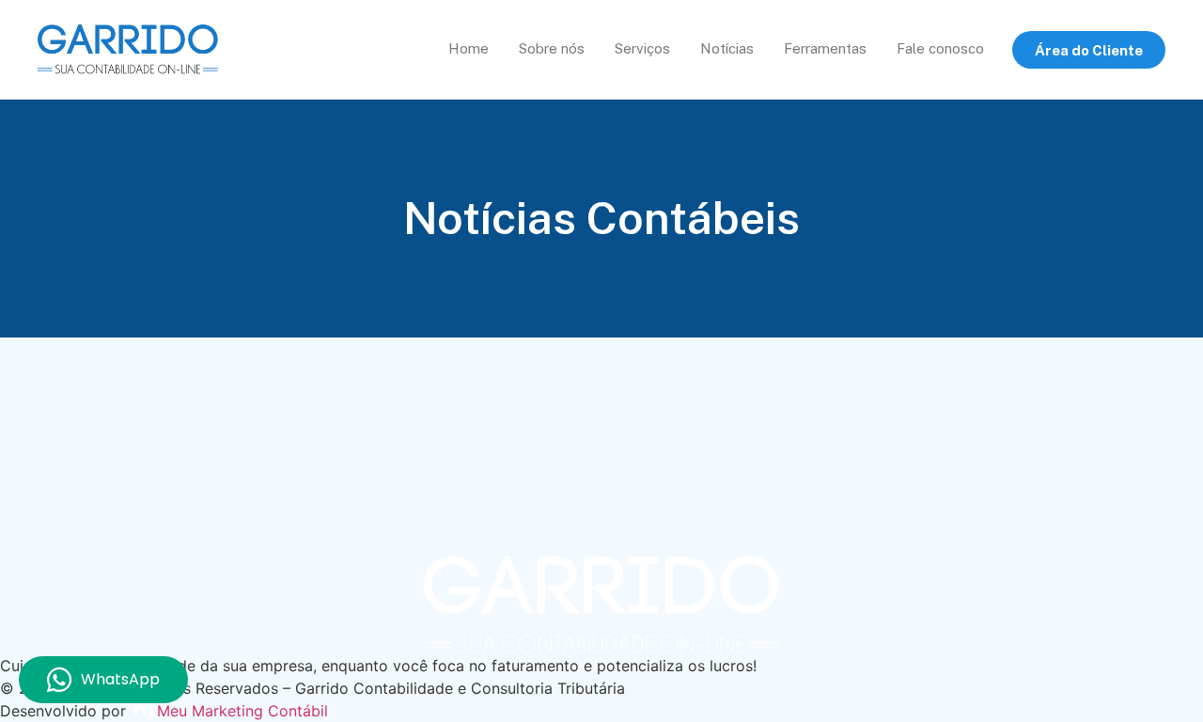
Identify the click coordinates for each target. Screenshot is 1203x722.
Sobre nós (552, 48)
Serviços (642, 48)
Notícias (727, 48)
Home (468, 48)
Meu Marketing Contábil (242, 710)
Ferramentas (825, 48)
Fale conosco (940, 48)
